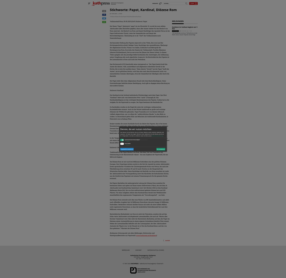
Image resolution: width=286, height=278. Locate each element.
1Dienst (127, 141)
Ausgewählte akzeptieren (127, 149)
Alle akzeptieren (161, 149)
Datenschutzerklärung (157, 136)
